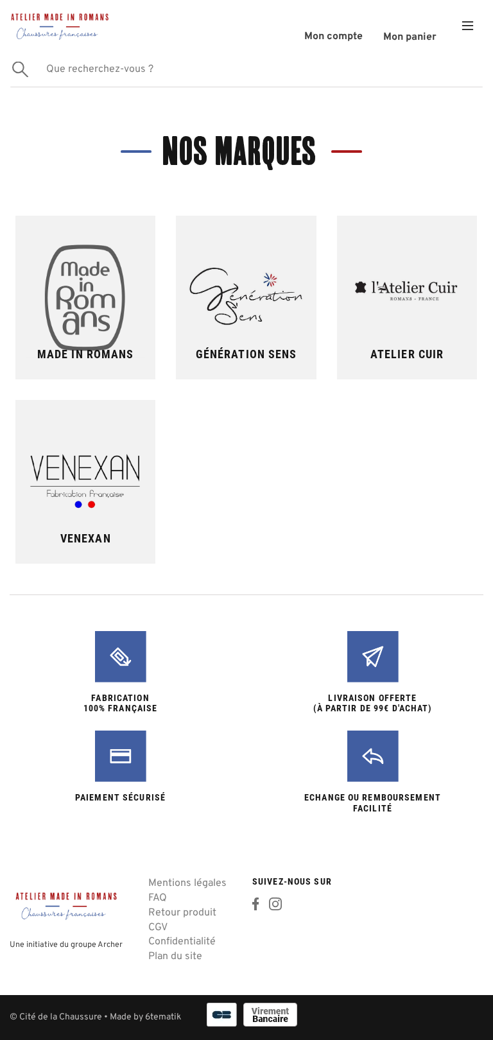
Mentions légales (187, 883)
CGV (158, 927)
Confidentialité (182, 941)
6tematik (163, 1017)
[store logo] (59, 26)
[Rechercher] (20, 70)
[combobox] (246, 69)
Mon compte (333, 36)
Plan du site (175, 956)
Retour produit (182, 912)
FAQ (157, 898)
